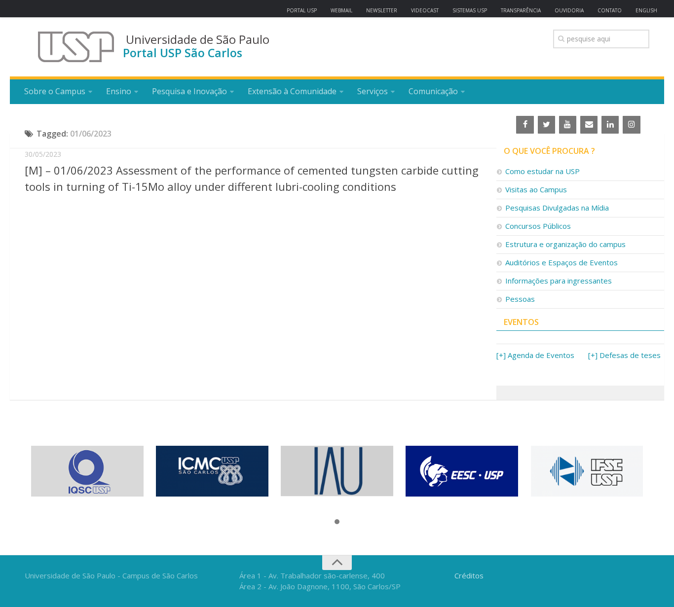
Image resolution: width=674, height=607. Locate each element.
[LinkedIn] (610, 125)
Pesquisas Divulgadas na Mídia (557, 208)
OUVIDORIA (569, 10)
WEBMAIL (341, 10)
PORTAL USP (302, 10)
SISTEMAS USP (469, 10)
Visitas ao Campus (536, 189)
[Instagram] (631, 125)
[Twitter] (546, 125)
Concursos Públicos (538, 226)
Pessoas (520, 299)
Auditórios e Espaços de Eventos (561, 262)
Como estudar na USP (542, 171)
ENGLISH (646, 10)
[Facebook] (524, 125)
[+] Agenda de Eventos (535, 355)
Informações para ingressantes (558, 281)
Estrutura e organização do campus (565, 244)
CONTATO (610, 10)
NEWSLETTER (381, 10)
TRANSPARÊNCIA (521, 10)
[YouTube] (567, 125)
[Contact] (589, 125)
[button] (337, 522)
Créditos (469, 575)
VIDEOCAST (425, 10)
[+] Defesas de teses (624, 355)
